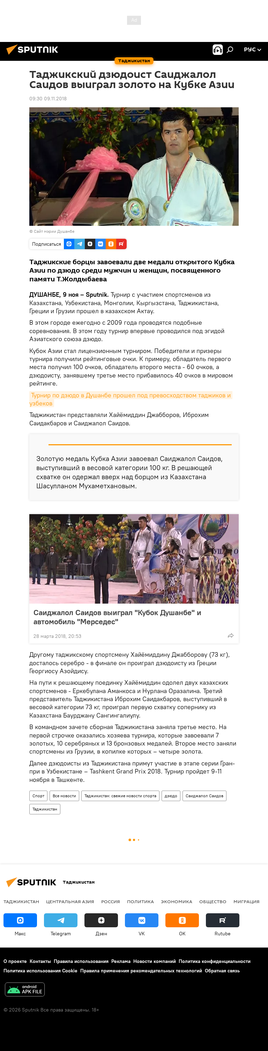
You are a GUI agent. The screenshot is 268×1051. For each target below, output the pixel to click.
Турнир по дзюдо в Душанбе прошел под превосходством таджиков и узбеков (130, 399)
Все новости (64, 795)
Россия (110, 901)
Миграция (246, 901)
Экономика (176, 901)
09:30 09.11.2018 (48, 98)
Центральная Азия (70, 901)
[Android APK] (25, 990)
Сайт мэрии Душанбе (54, 231)
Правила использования (81, 961)
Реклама (121, 961)
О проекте (15, 961)
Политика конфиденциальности (215, 961)
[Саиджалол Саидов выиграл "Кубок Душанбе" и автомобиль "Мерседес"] (134, 559)
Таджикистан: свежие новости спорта (120, 795)
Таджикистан (44, 809)
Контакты (40, 961)
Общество (212, 901)
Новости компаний (154, 961)
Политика (140, 901)
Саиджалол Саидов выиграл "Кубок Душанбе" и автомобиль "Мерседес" (117, 617)
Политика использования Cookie (40, 970)
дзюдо (171, 795)
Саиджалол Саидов (204, 795)
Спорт (38, 795)
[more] (231, 635)
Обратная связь (222, 970)
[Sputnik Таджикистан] (34, 55)
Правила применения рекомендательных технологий (141, 970)
